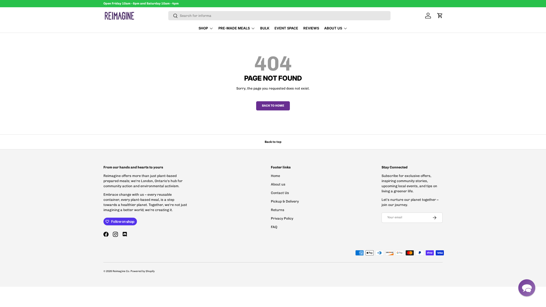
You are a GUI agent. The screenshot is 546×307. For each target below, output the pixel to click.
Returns (277, 210)
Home (275, 176)
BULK (264, 28)
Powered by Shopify (143, 271)
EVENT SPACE (286, 28)
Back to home (273, 105)
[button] (440, 15)
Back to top (273, 142)
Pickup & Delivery (285, 201)
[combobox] (279, 15)
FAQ (274, 227)
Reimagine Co (121, 271)
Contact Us (280, 193)
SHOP (203, 28)
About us (278, 184)
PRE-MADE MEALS (234, 28)
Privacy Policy (282, 218)
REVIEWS (311, 28)
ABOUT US (333, 28)
